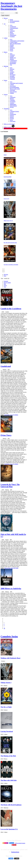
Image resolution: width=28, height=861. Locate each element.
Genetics (12, 72)
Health (11, 73)
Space (11, 120)
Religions (12, 48)
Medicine (6, 66)
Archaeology (13, 62)
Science (6, 94)
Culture (5, 38)
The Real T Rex (7, 154)
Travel (11, 50)
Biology (12, 98)
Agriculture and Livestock (16, 83)
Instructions (15, 852)
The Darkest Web (7, 198)
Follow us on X (8, 127)
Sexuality (12, 76)
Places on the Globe (15, 88)
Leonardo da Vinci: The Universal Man (10, 485)
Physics (12, 107)
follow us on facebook (9, 124)
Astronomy (12, 97)
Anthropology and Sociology (17, 40)
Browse (6, 18)
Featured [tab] (6, 281)
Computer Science (14, 111)
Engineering (13, 114)
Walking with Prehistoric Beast (10, 658)
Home (11, 19)
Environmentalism (14, 87)
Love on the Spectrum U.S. (9, 829)
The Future (12, 121)
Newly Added (7, 282)
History (5, 52)
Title (5, 284)
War (11, 64)
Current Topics (13, 42)
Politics (12, 46)
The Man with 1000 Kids (9, 780)
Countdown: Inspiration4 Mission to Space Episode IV (14, 220)
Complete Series (9, 636)
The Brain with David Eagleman (11, 805)
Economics (12, 101)
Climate (12, 84)
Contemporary (13, 60)
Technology (7, 108)
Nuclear (12, 118)
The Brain (12, 77)
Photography (13, 35)
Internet (12, 117)
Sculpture (12, 36)
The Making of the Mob (8, 756)
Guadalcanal (6, 366)
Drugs (11, 70)
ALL (11, 25)
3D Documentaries (14, 21)
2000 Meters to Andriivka (11, 588)
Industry (12, 115)
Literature (12, 31)
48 (4, 628)
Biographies (13, 63)
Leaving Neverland (7, 731)
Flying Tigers (6, 435)
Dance (11, 29)
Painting (12, 33)
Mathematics (13, 104)
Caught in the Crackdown (11, 309)
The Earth (12, 90)
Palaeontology (13, 105)
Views (5, 285)
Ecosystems (13, 86)
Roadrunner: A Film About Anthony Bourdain (12, 176)
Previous (6, 274)
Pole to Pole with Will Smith (11, 568)
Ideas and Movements (15, 43)
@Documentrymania (20, 843)
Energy (12, 113)
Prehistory (12, 55)
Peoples (12, 45)
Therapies (12, 79)
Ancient (12, 56)
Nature (5, 80)
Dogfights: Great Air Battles (11, 414)
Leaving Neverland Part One (9, 264)
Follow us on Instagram (9, 128)
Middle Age (13, 57)
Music (11, 32)
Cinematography (14, 28)
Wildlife (12, 93)
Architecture (13, 26)
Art (4, 23)
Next (5, 276)
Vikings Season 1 (6, 682)
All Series (12, 22)
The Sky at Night (6, 707)
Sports (11, 49)
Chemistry (12, 100)
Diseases (12, 69)
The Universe (13, 91)
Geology (12, 103)
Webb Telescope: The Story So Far (10, 242)
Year (5, 287)
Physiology (12, 74)
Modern (12, 59)
